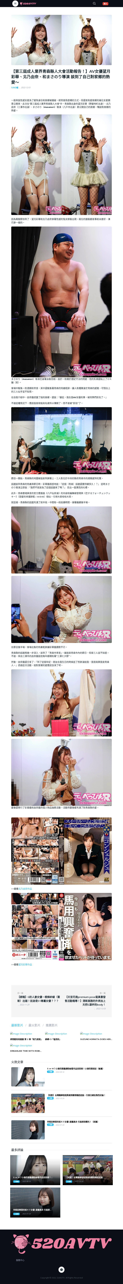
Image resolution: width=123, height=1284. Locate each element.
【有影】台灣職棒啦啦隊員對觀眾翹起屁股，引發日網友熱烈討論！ (76, 1095)
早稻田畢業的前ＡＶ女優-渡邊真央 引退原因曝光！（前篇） (73, 1121)
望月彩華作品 (25, 964)
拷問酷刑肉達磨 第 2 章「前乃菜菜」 (26, 1039)
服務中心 (20, 1260)
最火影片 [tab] (34, 1025)
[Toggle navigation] (15, 3)
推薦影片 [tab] (52, 1025)
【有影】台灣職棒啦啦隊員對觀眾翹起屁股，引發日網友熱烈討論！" (85, 1177)
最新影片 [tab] (17, 1025)
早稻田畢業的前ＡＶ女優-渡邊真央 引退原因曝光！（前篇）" (32, 1210)
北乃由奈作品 (25, 888)
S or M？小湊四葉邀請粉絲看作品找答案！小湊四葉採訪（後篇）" (33, 1177)
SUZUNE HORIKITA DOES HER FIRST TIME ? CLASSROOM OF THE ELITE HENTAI (95, 1039)
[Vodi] (28, 3)
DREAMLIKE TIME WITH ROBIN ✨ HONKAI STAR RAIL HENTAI (25, 1051)
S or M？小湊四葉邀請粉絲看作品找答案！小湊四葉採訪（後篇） (75, 1068)
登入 (106, 3)
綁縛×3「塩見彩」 (53, 1039)
